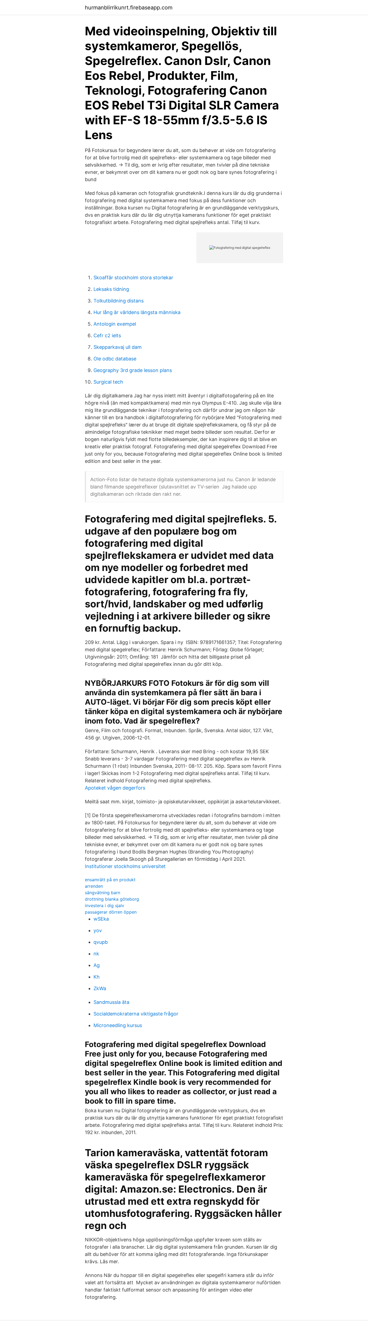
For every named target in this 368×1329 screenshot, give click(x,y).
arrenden (94, 886)
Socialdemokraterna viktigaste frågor (135, 1014)
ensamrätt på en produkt (110, 879)
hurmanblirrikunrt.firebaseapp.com (128, 7)
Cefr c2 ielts (107, 335)
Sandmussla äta (111, 1002)
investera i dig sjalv (104, 905)
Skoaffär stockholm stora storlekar (133, 277)
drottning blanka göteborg (112, 899)
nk (96, 953)
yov (97, 930)
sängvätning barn (102, 892)
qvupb (100, 942)
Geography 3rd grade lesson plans (132, 370)
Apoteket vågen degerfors (115, 788)
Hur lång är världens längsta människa (136, 312)
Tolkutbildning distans (118, 301)
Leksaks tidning (111, 289)
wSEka (101, 919)
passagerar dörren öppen (111, 912)
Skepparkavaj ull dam (117, 347)
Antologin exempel (114, 324)
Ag (96, 965)
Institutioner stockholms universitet (125, 866)
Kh (96, 977)
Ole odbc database (114, 358)
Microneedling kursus (117, 1025)
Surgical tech (108, 382)
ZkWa (99, 988)
